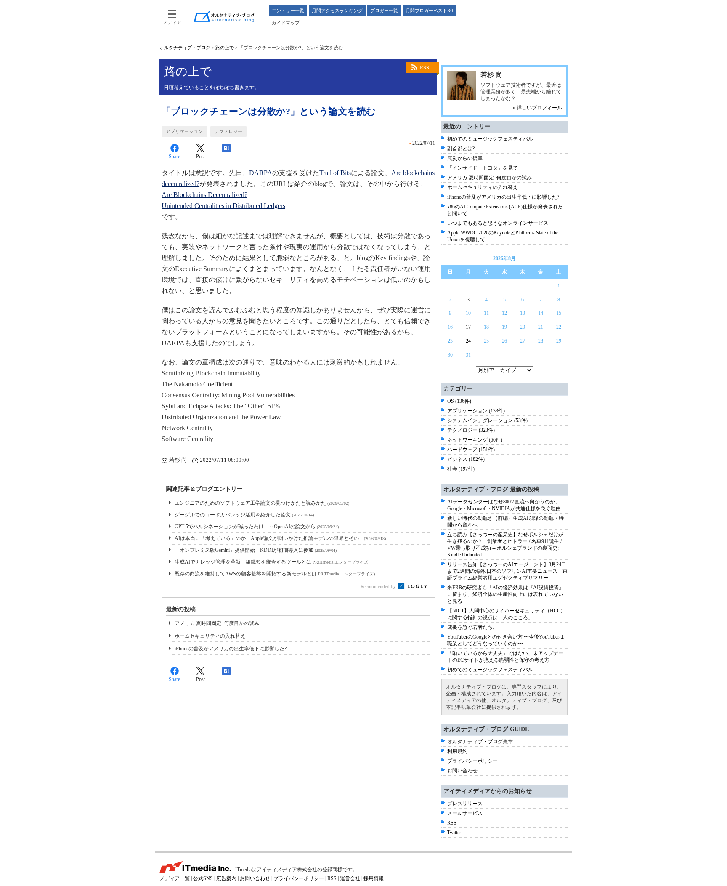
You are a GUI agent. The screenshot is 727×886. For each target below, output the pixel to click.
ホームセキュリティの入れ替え (210, 636)
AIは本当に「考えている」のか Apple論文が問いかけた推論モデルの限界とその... (280, 538)
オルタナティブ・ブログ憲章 (480, 742)
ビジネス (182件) (466, 459)
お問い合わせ (462, 771)
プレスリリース (465, 803)
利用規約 (457, 751)
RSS (424, 68)
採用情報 (374, 878)
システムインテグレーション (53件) (487, 420)
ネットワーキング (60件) (474, 440)
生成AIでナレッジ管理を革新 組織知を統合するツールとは (272, 562)
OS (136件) (459, 401)
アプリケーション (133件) (476, 411)
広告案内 (226, 878)
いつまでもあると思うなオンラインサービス (497, 223)
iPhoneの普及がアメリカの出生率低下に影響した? (231, 649)
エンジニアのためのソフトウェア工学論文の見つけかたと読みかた (262, 503)
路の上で (224, 47)
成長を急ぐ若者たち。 (472, 627)
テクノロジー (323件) (471, 430)
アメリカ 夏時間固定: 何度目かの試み (217, 623)
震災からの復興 (465, 158)
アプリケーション (184, 131)
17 (468, 327)
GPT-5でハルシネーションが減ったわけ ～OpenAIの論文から (257, 526)
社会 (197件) (461, 469)
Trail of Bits (335, 172)
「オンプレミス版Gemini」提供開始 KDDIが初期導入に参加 (256, 550)
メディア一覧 (174, 878)
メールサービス (465, 813)
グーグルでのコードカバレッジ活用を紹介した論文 (244, 515)
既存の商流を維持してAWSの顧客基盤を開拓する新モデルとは (275, 574)
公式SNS (203, 878)
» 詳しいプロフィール (537, 108)
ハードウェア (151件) (471, 449)
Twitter (454, 832)
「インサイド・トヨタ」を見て (482, 168)
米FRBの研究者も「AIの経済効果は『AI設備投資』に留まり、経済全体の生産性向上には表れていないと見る (505, 594)
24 (468, 341)
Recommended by (379, 586)
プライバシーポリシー (472, 761)
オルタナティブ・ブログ (184, 47)
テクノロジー (228, 131)
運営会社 (350, 878)
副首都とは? (461, 149)
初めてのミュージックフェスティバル (490, 139)
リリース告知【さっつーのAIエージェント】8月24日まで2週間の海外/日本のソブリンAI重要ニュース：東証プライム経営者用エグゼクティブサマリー (507, 571)
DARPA (260, 172)
